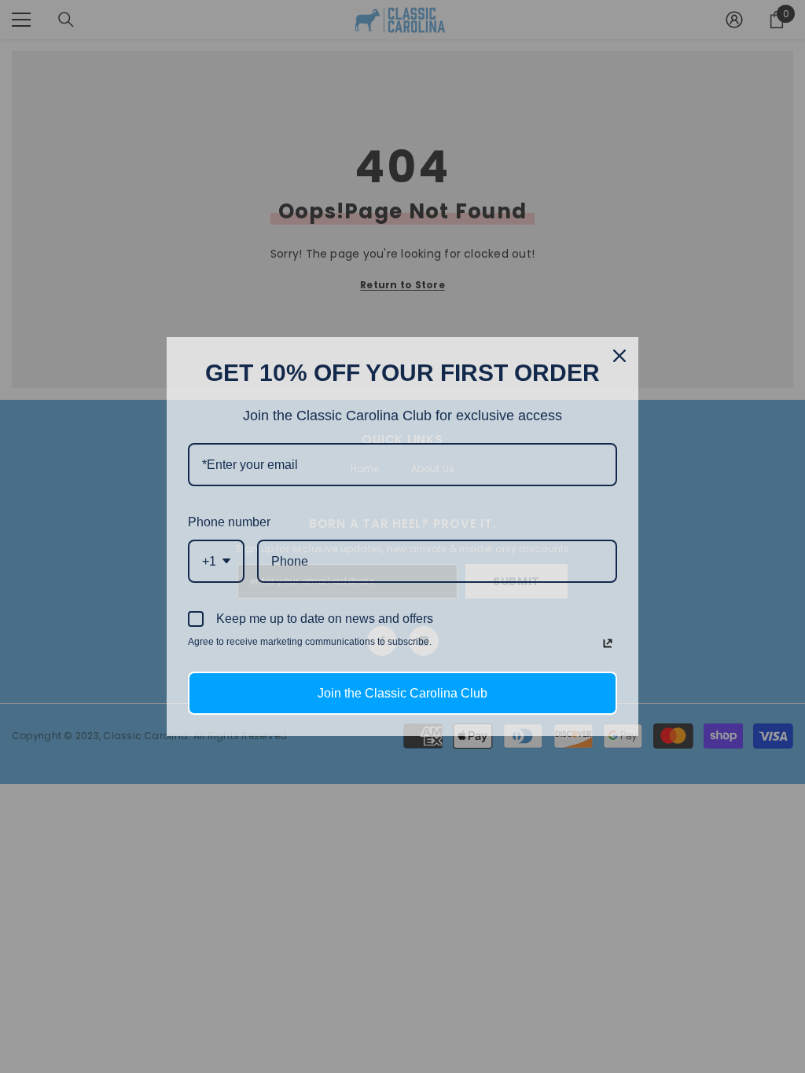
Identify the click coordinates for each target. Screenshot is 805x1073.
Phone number (229, 522)
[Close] (619, 356)
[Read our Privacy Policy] (607, 643)
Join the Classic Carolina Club (402, 693)
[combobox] (216, 561)
